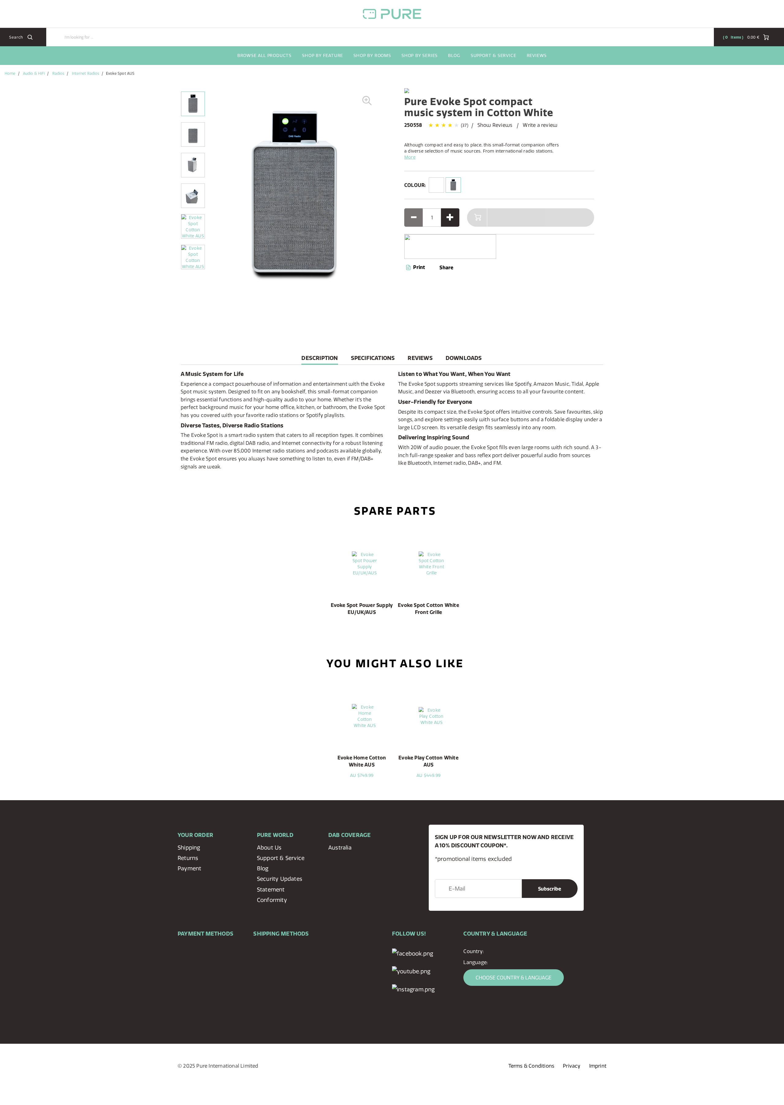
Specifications (373, 357)
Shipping (189, 847)
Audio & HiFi (34, 73)
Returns (188, 857)
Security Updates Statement (279, 884)
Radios (58, 73)
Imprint (597, 1066)
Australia (340, 847)
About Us (269, 847)
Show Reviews (494, 125)
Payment (189, 868)
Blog (454, 55)
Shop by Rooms (372, 55)
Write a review (540, 125)
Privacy (571, 1066)
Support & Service (493, 55)
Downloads (464, 357)
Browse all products (264, 55)
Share (446, 267)
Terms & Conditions (531, 1066)
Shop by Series (419, 55)
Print (418, 267)
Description (319, 359)
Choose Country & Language (514, 977)
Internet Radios (86, 73)
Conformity (272, 899)
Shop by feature (322, 55)
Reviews (537, 55)
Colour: (415, 185)
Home (10, 73)
